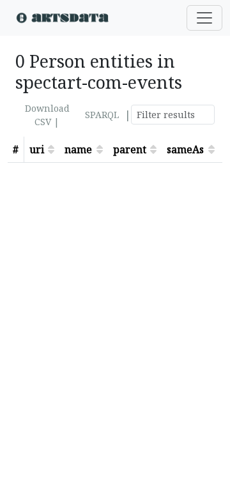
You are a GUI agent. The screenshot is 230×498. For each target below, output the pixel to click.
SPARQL (102, 115)
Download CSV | (47, 115)
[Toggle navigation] (204, 18)
